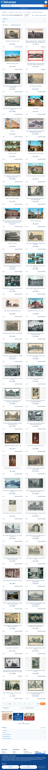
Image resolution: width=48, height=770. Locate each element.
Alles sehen (43, 727)
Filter (4, 21)
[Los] (22, 707)
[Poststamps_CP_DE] (7, 717)
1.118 (38, 703)
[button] (42, 5)
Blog (14, 751)
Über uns (3, 751)
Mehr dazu (4, 763)
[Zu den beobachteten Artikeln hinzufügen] (21, 29)
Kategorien (5, 18)
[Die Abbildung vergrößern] (12, 33)
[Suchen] (45, 5)
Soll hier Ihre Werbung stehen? (24, 723)
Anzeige (6, 24)
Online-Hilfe (26, 751)
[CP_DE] (29, 717)
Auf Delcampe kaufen (28, 752)
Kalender (14, 752)
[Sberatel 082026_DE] (18, 717)
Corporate (4, 752)
